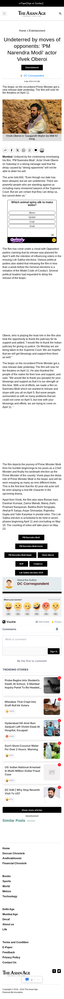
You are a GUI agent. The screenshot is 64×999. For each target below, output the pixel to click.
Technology (9, 896)
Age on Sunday (35, 3)
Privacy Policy (11, 957)
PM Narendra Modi (31, 537)
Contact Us (9, 962)
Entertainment (32, 67)
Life (4, 929)
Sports (6, 881)
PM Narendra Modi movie (31, 546)
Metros (6, 891)
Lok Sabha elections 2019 (31, 573)
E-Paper (7, 947)
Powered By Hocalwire (12, 992)
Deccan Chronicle (13, 853)
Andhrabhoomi (11, 858)
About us (8, 924)
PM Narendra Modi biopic (20, 555)
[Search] (60, 13)
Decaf (6, 919)
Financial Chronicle (14, 863)
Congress (38, 564)
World (6, 886)
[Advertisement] (32, 306)
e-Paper (22, 3)
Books (6, 876)
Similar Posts (13, 820)
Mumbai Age (10, 914)
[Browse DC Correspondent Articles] (9, 583)
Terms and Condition (15, 942)
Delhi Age (8, 909)
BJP (22, 564)
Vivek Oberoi (48, 555)
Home (6, 848)
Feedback (8, 952)
